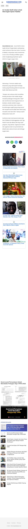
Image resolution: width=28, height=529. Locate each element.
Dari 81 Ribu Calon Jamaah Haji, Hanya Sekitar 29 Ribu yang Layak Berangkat (16, 459)
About (8, 523)
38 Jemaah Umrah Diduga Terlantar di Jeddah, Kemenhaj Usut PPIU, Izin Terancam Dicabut (17, 472)
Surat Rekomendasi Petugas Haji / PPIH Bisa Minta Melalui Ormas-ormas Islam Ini (15, 427)
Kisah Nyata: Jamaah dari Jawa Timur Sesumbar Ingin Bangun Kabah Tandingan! (17, 441)
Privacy (19, 523)
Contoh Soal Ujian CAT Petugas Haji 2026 (16, 446)
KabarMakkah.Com (17, 526)
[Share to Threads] (20, 142)
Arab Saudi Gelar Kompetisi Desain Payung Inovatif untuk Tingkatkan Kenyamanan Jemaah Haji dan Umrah (17, 466)
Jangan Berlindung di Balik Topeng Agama (16, 483)
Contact (14, 523)
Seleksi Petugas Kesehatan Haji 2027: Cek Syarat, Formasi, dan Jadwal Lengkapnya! (17, 453)
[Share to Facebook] (7, 142)
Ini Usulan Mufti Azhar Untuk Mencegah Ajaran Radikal (12, 10)
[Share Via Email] (14, 146)
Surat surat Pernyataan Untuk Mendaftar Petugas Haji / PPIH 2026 (13, 382)
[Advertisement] (14, 29)
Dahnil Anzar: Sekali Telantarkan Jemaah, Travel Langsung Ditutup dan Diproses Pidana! (16, 478)
